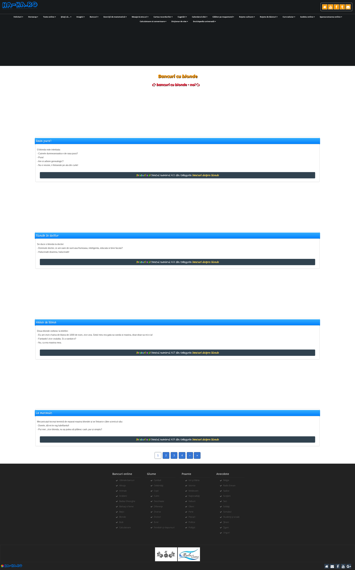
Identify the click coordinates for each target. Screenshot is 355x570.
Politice (192, 522)
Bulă (121, 522)
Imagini (80, 17)
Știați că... (65, 17)
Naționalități (194, 495)
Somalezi (227, 511)
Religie (226, 480)
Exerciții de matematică (114, 17)
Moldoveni (193, 490)
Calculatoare (125, 527)
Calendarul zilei (199, 17)
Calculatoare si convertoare (152, 21)
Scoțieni (226, 495)
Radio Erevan (229, 485)
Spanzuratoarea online (330, 17)
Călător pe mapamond (222, 17)
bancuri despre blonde (205, 175)
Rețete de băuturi (268, 17)
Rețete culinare (246, 17)
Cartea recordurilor (163, 17)
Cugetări (182, 17)
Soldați (226, 506)
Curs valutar (288, 17)
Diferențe (158, 506)
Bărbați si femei (126, 506)
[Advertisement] (177, 44)
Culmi (156, 495)
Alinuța (122, 485)
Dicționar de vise (179, 21)
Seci (225, 501)
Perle (191, 511)
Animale (123, 490)
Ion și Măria (194, 480)
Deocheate (159, 501)
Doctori (157, 516)
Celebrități (158, 485)
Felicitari (18, 17)
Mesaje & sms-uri (139, 17)
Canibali (157, 480)
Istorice (192, 485)
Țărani (226, 522)
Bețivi (121, 511)
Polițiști (192, 527)
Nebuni (192, 501)
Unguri (226, 532)
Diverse (157, 511)
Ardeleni (123, 495)
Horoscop (32, 17)
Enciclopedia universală (204, 21)
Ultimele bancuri (126, 480)
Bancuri (93, 17)
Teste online (49, 17)
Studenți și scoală (231, 516)
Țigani (226, 527)
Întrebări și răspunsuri (164, 527)
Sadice (226, 490)
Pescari (192, 516)
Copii (156, 490)
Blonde (122, 516)
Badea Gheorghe (127, 501)
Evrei (156, 522)
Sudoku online (307, 17)
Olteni (191, 506)
